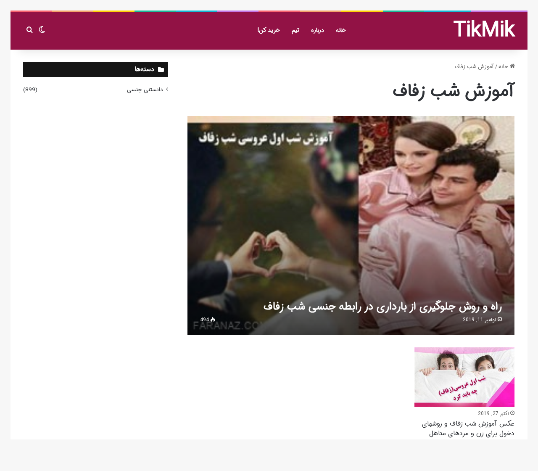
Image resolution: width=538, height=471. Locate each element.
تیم (295, 30)
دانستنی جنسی (145, 89)
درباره (317, 30)
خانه (341, 30)
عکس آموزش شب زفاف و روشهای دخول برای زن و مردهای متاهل (468, 428)
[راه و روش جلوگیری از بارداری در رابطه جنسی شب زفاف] (351, 225)
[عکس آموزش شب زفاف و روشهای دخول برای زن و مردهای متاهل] (464, 377)
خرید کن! (269, 30)
